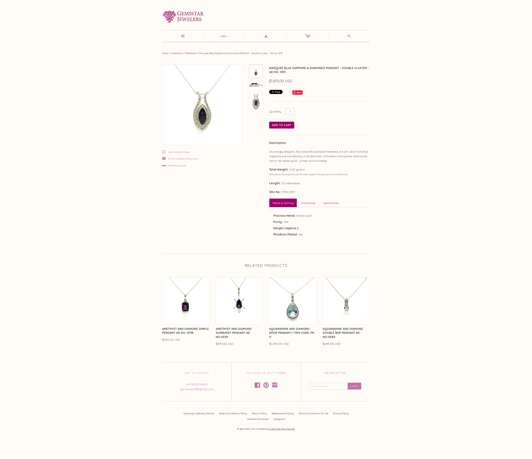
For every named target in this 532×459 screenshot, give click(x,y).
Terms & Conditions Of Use (313, 413)
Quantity (275, 111)
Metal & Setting (283, 203)
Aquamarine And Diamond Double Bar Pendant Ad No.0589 (343, 333)
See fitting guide (174, 165)
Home (165, 53)
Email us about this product (180, 159)
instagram (279, 419)
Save (299, 92)
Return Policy (259, 413)
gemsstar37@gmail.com (197, 389)
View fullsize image (176, 152)
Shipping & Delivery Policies (198, 413)
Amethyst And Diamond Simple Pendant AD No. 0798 (185, 331)
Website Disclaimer (258, 419)
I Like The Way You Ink (282, 428)
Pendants (191, 53)
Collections (177, 53)
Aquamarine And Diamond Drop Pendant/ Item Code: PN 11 (291, 333)
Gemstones (331, 203)
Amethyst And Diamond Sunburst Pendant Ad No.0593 (234, 333)
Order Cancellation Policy (233, 413)
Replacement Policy (283, 413)
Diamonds (308, 203)
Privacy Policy (341, 413)
